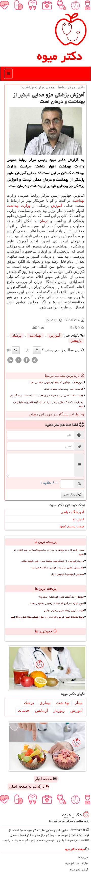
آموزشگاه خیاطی (72, 512)
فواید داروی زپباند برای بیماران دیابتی (63, 389)
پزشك (16, 335)
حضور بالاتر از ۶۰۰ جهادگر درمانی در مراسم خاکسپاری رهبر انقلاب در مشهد (49, 552)
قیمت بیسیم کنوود (71, 526)
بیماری (45, 702)
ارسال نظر (71, 494)
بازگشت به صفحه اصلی (27, 786)
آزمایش (41, 710)
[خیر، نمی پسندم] (16, 350)
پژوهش (76, 340)
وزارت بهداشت (19, 206)
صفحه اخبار (44, 779)
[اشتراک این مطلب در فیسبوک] (26, 360)
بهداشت (78, 200)
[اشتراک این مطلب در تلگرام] (34, 360)
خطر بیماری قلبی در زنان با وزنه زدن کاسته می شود (57, 567)
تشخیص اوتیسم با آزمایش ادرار (67, 574)
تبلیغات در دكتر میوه (76, 863)
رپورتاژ (59, 710)
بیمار (79, 702)
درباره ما (83, 857)
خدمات (24, 710)
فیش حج (78, 519)
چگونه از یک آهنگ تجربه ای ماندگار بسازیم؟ (61, 596)
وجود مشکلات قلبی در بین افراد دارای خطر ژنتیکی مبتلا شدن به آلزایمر (46, 395)
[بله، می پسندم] (37, 350)
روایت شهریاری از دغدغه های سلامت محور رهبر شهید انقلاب (52, 561)
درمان (43, 221)
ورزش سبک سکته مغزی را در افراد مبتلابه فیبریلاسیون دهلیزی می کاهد (48, 404)
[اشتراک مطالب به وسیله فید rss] (10, 360)
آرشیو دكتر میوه (79, 869)
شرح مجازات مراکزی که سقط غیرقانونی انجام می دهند (56, 382)
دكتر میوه (59, 56)
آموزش (56, 206)
